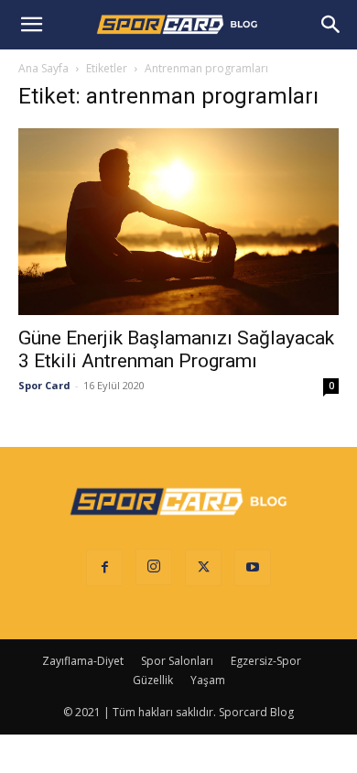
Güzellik (153, 680)
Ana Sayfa (43, 68)
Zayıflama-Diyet (83, 661)
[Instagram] (153, 567)
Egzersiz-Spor (266, 661)
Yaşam (207, 680)
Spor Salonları (177, 661)
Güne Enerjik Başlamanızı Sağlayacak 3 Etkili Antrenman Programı (176, 349)
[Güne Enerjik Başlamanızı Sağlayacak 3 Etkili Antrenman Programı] (178, 221)
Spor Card (44, 385)
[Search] (331, 24)
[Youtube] (252, 568)
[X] (203, 568)
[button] (31, 24)
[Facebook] (104, 568)
